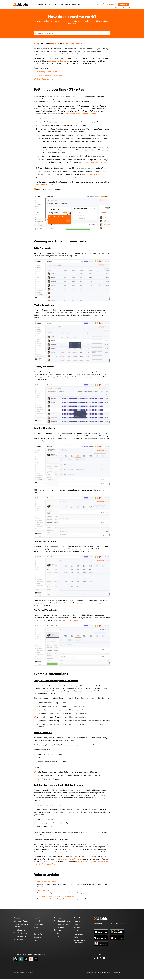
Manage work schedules (46, 881)
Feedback (77, 931)
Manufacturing (39, 927)
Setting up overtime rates (47, 890)
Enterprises (38, 921)
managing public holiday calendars (96, 162)
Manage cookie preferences (79, 941)
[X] (107, 958)
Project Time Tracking (21, 936)
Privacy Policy (118, 972)
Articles (57, 933)
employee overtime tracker (58, 61)
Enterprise (76, 4)
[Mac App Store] (101, 937)
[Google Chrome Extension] (101, 943)
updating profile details (92, 174)
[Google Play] (117, 932)
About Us (77, 921)
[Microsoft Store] (117, 937)
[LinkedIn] (94, 958)
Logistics (37, 931)
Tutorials (57, 936)
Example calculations (45, 79)
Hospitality (38, 934)
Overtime (54, 43)
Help (36, 43)
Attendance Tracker (20, 921)
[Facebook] (97, 958)
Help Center (78, 934)
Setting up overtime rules (47, 72)
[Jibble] (20, 4)
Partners (77, 927)
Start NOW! (123, 4)
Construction (38, 924)
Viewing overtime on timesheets (49, 75)
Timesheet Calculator (62, 921)
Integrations (18, 939)
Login (99, 4)
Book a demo (109, 4)
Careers (77, 924)
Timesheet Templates (62, 924)
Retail (36, 940)
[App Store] (101, 932)
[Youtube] (104, 958)
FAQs (76, 937)
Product (41, 4)
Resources (64, 4)
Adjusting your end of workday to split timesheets (56, 896)
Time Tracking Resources (59, 928)
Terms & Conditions (104, 972)
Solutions (52, 4)
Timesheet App (19, 930)
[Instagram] (101, 958)
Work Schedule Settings (74, 43)
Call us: (123, 8)
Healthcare (38, 937)
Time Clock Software (21, 933)
